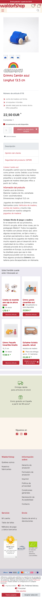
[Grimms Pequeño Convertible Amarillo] (11, 330)
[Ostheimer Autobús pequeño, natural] (31, 330)
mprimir (25, 479)
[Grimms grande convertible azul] (31, 288)
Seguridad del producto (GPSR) (18, 160)
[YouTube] (25, 434)
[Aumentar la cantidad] (10, 128)
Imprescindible (11, 586)
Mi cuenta (6, 518)
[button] (2, 10)
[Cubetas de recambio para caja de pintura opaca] (11, 288)
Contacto (26, 504)
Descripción (10, 146)
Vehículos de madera (28, 205)
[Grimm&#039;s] (13, 67)
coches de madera (11, 208)
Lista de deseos (10, 136)
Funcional (21, 588)
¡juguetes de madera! (12, 213)
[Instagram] (21, 434)
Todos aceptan (10, 595)
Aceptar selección (31, 595)
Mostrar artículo (11, 314)
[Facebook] (17, 434)
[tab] (21, 146)
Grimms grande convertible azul (29, 301)
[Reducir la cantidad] (10, 131)
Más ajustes (21, 591)
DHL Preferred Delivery (30, 586)
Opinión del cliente (13, 153)
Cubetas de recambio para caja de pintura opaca (11, 302)
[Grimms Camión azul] (5, 57)
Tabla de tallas (8, 522)
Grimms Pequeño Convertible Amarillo (10, 344)
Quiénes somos (8, 462)
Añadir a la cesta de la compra (25, 130)
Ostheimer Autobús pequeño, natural (30, 344)
